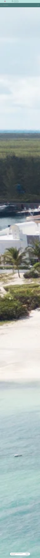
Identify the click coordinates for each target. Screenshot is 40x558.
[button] (38, 5)
